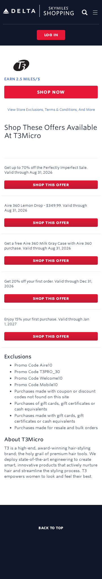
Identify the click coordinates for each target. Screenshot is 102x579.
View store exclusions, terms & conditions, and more (51, 109)
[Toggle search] (85, 12)
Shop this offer (51, 184)
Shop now (51, 92)
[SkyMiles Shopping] (38, 11)
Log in (51, 35)
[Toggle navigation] (95, 12)
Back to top (51, 528)
